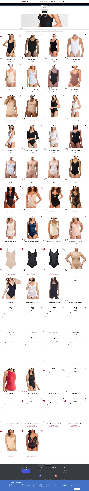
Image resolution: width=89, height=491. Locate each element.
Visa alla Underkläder (44, 9)
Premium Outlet (65, 470)
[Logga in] (54, 1)
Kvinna (22, 28)
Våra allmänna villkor (40, 469)
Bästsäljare (64, 469)
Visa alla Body (44, 12)
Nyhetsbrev (51, 469)
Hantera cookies (65, 472)
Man (66, 28)
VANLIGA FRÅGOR (26, 469)
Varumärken (64, 471)
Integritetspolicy (40, 470)
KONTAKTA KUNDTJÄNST (26, 472)
